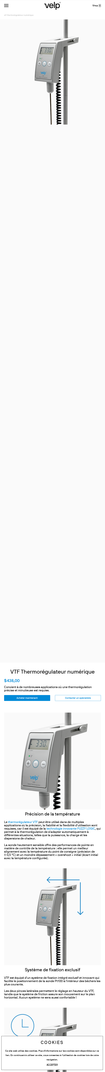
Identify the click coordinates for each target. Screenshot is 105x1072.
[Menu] (6, 5)
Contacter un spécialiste (78, 698)
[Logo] (52, 5)
